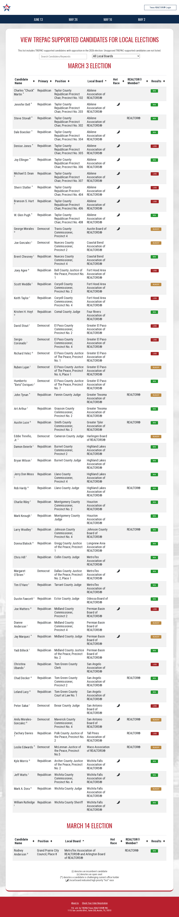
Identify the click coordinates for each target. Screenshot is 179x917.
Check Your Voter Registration (95, 903)
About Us (75, 903)
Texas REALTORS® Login (160, 7)
